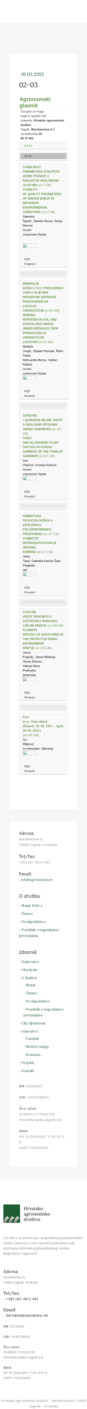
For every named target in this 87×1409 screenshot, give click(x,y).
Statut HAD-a (31, 905)
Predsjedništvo (33, 922)
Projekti (27, 1063)
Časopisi (32, 1038)
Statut (30, 985)
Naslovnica (30, 962)
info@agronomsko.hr (37, 879)
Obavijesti (29, 970)
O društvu (29, 978)
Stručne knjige (37, 1046)
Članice (27, 913)
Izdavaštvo (29, 1031)
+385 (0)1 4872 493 (22, 1299)
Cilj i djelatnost (33, 1023)
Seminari (33, 1054)
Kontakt (27, 1071)
